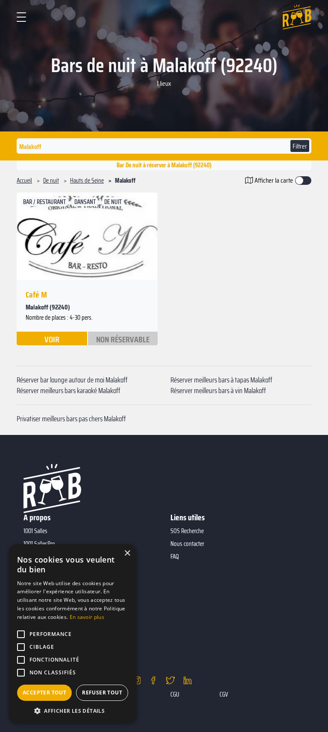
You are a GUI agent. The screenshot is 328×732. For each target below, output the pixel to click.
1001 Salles (35, 531)
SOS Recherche (187, 531)
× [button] (127, 553)
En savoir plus (87, 617)
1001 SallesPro (39, 544)
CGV (224, 694)
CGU (174, 694)
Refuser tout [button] (102, 692)
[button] (28, 236)
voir (51, 338)
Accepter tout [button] (44, 692)
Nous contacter (187, 544)
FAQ (174, 556)
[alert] (73, 633)
